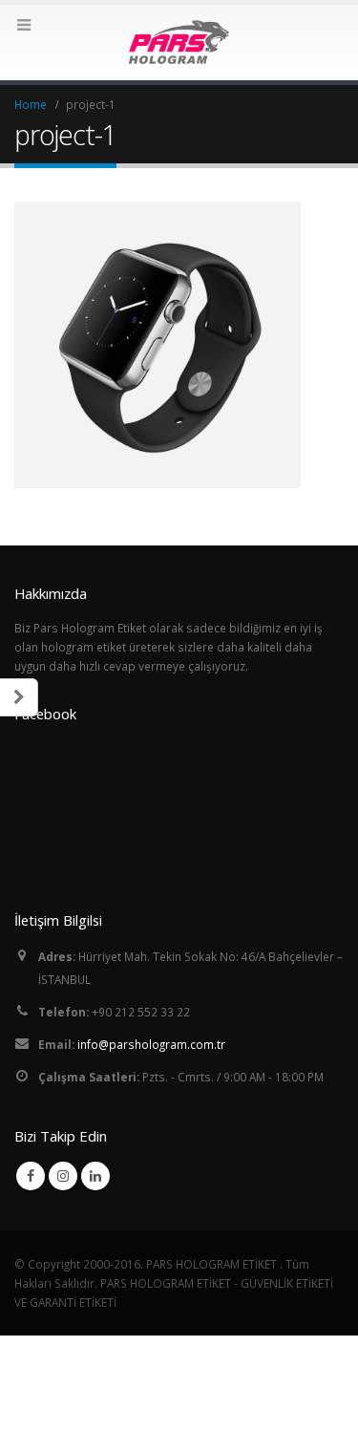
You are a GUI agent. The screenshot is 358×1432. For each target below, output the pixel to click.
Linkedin (95, 1176)
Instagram (63, 1176)
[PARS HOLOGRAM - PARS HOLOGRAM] (179, 41)
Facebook (30, 1176)
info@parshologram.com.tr (151, 1044)
